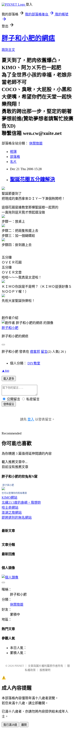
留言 (44, 351)
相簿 (13, 151)
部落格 (15, 156)
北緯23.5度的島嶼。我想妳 (21, 502)
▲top (5, 370)
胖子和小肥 (10, 328)
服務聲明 (45, 669)
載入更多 (8, 378)
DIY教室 (34, 363)
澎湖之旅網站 (12, 512)
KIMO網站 (9, 497)
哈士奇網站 (10, 507)
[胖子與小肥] (3, 489)
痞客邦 (35, 351)
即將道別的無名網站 (17, 517)
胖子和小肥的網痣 (28, 38)
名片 (13, 161)
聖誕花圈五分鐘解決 (32, 179)
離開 (24, 724)
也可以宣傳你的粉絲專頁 (14, 493)
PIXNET (19, 665)
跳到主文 (8, 49)
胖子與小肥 (8, 485)
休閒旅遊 (35, 143)
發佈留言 (8, 404)
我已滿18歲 (10, 724)
